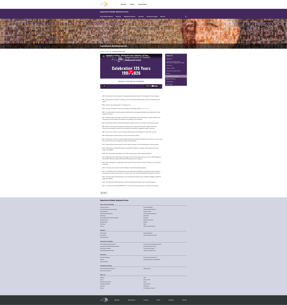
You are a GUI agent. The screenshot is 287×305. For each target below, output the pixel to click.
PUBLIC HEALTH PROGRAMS (107, 204)
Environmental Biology (148, 207)
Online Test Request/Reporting (150, 213)
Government (142, 4)
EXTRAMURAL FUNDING (106, 265)
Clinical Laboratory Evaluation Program (108, 244)
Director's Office (170, 68)
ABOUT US (102, 274)
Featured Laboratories (148, 233)
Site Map (102, 288)
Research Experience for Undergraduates (152, 259)
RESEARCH (102, 230)
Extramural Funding (152, 16)
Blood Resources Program (105, 248)
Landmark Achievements (172, 76)
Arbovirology (102, 215)
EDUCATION (103, 254)
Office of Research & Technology (150, 235)
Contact (101, 279)
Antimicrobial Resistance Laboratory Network (109, 217)
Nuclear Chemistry (104, 211)
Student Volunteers (104, 261)
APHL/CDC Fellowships (105, 257)
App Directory (131, 300)
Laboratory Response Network (106, 213)
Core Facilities (103, 235)
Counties (146, 300)
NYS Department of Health (149, 288)
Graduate (102, 259)
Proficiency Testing (147, 211)
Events (158, 300)
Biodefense (146, 217)
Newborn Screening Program (149, 226)
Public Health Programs (106, 16)
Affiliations (169, 59)
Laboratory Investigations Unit (150, 250)
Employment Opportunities (173, 71)
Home (101, 51)
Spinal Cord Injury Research (105, 270)
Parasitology (102, 224)
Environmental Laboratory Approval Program (152, 244)
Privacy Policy (170, 81)
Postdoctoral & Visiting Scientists (150, 257)
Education (141, 16)
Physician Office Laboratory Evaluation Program (109, 246)
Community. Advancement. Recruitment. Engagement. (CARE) (175, 62)
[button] (186, 17)
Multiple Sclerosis (147, 268)
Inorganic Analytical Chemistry (150, 209)
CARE (145, 277)
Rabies (145, 224)
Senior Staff (169, 84)
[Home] (114, 12)
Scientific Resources (104, 237)
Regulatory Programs (129, 16)
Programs (171, 300)
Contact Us (169, 65)
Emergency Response (104, 207)
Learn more (145, 108)
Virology (102, 226)
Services (123, 4)
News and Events (170, 79)
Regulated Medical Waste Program (107, 250)
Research (118, 16)
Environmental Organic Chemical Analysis (108, 209)
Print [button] (104, 192)
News (132, 4)
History (168, 73)
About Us (162, 16)
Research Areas (103, 233)
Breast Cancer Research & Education (107, 268)
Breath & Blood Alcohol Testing (150, 246)
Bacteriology (146, 215)
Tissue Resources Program (149, 248)
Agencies (117, 300)
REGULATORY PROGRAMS (106, 241)
